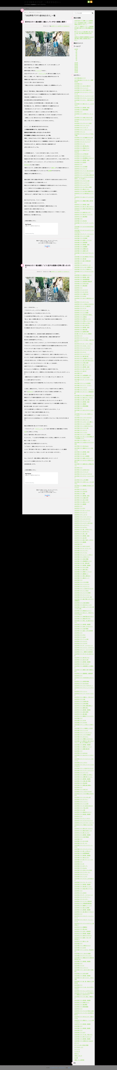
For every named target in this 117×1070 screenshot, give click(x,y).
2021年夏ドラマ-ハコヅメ (80, 387)
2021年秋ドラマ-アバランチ (81, 472)
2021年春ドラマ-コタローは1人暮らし (83, 422)
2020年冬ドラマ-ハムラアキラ (81, 185)
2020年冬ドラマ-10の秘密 (80, 166)
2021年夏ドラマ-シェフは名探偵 (82, 383)
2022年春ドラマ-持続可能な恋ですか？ (84, 616)
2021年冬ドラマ (78, 336)
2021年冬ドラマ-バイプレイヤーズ (83, 350)
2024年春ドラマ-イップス (80, 876)
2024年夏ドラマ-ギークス (80, 843)
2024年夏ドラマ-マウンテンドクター (83, 849)
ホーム (27, 8)
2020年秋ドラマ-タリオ (80, 308)
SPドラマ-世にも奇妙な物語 (81, 1045)
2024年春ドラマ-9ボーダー (81, 866)
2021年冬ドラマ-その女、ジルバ (82, 346)
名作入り (76, 1053)
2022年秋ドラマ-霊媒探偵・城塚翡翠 (83, 673)
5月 (76, 54)
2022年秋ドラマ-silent (80, 637)
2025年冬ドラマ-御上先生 (80, 929)
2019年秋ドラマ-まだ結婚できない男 (83, 137)
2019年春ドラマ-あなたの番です (82, 86)
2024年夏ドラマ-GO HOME (81, 841)
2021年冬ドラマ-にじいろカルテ (82, 348)
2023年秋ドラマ (78, 787)
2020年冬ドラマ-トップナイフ (81, 183)
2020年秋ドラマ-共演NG (80, 317)
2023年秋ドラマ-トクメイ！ (81, 801)
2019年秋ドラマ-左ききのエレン (82, 156)
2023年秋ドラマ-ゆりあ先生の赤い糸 (83, 806)
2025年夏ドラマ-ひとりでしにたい (83, 955)
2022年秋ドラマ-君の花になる (81, 657)
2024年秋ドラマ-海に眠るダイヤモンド (84, 912)
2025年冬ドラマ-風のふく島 (81, 941)
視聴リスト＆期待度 (79, 1060)
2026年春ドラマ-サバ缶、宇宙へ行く (83, 1034)
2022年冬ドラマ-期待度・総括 (81, 535)
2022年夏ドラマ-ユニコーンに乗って (83, 555)
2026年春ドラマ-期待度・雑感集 (82, 1039)
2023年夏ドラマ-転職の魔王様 (81, 749)
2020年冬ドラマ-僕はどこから (81, 189)
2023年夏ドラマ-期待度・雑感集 (82, 744)
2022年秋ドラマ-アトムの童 (81, 639)
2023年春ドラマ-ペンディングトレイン (84, 770)
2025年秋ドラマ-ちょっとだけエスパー (84, 991)
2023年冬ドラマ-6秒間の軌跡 (81, 681)
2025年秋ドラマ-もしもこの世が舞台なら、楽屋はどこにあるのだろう (84, 993)
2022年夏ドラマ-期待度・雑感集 (82, 565)
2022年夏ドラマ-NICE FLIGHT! (82, 546)
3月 (76, 57)
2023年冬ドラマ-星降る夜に (81, 707)
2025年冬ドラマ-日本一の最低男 (82, 931)
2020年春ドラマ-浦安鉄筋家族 (81, 279)
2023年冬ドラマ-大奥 (79, 699)
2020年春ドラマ (78, 263)
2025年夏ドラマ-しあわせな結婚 (82, 953)
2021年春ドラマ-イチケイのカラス (83, 417)
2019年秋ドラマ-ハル (79, 131)
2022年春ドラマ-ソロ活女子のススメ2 (83, 588)
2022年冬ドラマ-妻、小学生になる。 (83, 529)
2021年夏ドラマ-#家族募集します (82, 375)
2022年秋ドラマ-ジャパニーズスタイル (84, 647)
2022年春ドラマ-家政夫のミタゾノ (83, 610)
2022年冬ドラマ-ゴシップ (80, 512)
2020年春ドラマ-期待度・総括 (81, 277)
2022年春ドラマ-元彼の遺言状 (81, 603)
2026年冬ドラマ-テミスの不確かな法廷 (84, 1011)
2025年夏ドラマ (78, 943)
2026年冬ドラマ (78, 1009)
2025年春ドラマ (78, 963)
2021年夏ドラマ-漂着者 (80, 404)
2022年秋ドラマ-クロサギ (80, 643)
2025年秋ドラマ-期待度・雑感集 (82, 1000)
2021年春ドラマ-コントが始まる (82, 424)
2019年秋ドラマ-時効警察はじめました (84, 158)
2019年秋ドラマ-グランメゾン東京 (83, 123)
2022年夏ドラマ (78, 544)
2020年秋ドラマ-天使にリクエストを (83, 321)
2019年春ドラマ (78, 84)
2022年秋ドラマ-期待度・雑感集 (82, 662)
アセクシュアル (42, 73)
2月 (76, 58)
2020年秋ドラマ (78, 288)
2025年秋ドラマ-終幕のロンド (81, 1002)
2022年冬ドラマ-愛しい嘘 (80, 533)
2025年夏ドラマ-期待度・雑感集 (82, 961)
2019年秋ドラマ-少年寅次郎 (81, 154)
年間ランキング (78, 1055)
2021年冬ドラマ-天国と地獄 (81, 362)
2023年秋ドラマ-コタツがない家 (82, 797)
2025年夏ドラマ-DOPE (80, 947)
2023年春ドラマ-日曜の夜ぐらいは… (83, 777)
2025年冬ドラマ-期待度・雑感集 (82, 933)
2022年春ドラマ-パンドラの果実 (82, 593)
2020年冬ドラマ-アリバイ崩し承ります (84, 170)
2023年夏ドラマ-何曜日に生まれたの (83, 739)
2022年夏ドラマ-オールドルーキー (83, 548)
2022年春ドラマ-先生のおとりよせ (83, 605)
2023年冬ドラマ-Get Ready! (81, 683)
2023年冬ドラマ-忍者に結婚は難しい (83, 705)
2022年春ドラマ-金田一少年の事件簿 (83, 630)
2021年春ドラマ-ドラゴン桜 (81, 428)
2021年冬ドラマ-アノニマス (81, 338)
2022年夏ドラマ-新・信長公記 (81, 563)
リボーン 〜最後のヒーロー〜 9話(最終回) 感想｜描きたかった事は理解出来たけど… (84, 28)
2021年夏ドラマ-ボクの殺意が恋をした (84, 395)
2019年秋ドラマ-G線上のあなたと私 (83, 117)
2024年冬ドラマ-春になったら (81, 832)
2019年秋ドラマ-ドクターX (81, 127)
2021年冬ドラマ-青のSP (80, 371)
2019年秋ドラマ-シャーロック (81, 125)
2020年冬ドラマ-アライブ (80, 168)
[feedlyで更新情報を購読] (89, 2)
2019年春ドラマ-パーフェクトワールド (84, 96)
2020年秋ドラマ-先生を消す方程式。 (83, 314)
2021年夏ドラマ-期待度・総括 (81, 402)
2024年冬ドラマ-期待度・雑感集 (82, 835)
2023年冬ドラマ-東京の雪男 (81, 712)
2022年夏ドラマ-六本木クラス (81, 557)
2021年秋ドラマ (78, 467)
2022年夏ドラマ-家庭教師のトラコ (83, 561)
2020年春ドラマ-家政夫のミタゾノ (83, 275)
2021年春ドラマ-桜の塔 (80, 454)
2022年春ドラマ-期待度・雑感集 (82, 624)
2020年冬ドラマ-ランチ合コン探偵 (83, 187)
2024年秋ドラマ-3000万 (80, 893)
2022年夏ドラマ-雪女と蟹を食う (82, 576)
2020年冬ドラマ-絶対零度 (80, 216)
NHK (25, 431)
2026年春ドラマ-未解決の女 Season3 (83, 1041)
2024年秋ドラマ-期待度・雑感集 (82, 909)
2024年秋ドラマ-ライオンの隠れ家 (83, 901)
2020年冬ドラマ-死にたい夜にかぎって (84, 206)
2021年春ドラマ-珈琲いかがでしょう (83, 458)
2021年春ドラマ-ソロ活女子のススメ (83, 426)
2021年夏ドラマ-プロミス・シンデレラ (84, 389)
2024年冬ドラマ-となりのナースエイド (84, 822)
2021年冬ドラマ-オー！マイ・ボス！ (83, 343)
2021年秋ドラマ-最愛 (79, 493)
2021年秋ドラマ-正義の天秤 (81, 497)
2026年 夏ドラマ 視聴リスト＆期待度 (83, 20)
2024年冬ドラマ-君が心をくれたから (83, 828)
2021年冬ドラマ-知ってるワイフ (82, 369)
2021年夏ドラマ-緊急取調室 (81, 406)
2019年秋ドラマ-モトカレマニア (82, 141)
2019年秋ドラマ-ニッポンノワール (83, 129)
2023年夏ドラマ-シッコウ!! (81, 730)
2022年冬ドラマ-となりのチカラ (82, 519)
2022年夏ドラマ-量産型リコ (81, 574)
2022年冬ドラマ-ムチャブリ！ (81, 525)
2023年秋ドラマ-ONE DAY (81, 789)
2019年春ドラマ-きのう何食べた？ (83, 90)
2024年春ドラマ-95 (79, 864)
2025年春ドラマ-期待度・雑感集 (82, 975)
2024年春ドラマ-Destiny (80, 868)
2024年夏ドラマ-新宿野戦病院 (81, 853)
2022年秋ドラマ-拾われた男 (81, 659)
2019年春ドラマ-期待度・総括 (81, 107)
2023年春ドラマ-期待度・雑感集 (82, 779)
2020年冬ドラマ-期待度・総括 (81, 204)
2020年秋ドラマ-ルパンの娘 (81, 310)
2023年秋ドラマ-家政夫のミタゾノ (83, 812)
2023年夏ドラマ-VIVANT (80, 722)
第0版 (69, 1067)
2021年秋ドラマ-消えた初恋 (81, 500)
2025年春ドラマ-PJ (79, 965)
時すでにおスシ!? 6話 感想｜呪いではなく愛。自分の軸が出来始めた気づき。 (83, 33)
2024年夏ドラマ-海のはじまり (81, 857)
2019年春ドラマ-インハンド (81, 88)
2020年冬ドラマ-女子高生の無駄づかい (84, 191)
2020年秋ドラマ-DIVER (80, 296)
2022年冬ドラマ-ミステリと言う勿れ (83, 523)
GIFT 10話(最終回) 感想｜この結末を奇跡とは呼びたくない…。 (83, 23)
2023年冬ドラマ (78, 675)
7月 (76, 50)
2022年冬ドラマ (54, 26)
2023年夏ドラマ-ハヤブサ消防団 (82, 734)
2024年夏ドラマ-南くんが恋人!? (82, 851)
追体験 (49, 170)
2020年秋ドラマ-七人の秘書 (81, 312)
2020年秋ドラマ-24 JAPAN (81, 292)
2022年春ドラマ (78, 580)
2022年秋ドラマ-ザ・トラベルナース (83, 645)
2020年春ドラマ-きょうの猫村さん (83, 269)
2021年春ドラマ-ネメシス (80, 430)
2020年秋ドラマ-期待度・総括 (81, 327)
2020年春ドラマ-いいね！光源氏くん (83, 267)
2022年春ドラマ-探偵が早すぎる (82, 618)
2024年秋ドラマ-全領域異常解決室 (83, 903)
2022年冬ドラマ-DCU (79, 508)
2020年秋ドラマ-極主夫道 (80, 329)
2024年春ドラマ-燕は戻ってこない (83, 886)
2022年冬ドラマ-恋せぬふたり (63, 26)
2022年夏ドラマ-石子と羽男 (81, 567)
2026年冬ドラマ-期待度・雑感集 (82, 1024)
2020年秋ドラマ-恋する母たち (81, 325)
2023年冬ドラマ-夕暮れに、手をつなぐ (84, 697)
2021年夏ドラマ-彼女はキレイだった (83, 397)
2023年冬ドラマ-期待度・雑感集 (82, 710)
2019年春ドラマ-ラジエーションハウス (84, 98)
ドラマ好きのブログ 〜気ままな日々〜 (42, 2)
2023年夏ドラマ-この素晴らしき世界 (83, 728)
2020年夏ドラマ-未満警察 (80, 246)
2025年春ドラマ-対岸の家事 (81, 973)
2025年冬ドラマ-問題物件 (80, 927)
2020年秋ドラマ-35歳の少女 (81, 294)
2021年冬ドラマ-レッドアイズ (81, 354)
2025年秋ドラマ (78, 985)
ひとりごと (77, 1049)
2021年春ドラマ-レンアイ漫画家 (82, 434)
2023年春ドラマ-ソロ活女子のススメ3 (83, 768)
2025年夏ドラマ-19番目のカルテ (82, 945)
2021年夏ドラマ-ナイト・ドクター (83, 385)
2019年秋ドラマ (78, 111)
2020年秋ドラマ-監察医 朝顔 (81, 331)
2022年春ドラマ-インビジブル (81, 584)
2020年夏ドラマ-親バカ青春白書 (82, 261)
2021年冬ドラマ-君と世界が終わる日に (84, 360)
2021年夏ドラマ (78, 373)
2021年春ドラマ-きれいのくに (81, 419)
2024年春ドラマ (78, 861)
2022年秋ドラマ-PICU (79, 635)
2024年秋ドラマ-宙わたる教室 (81, 907)
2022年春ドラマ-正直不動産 (81, 628)
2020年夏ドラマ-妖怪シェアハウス (83, 240)
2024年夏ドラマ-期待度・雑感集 (82, 855)
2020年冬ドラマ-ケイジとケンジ (82, 173)
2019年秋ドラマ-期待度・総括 (81, 160)
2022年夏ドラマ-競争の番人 (81, 569)
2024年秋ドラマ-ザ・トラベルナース (83, 895)
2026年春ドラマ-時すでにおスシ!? (82, 1036)
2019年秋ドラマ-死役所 (80, 162)
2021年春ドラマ (78, 408)
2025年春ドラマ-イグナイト (81, 967)
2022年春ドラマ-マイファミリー (82, 595)
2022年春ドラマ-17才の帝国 (81, 582)
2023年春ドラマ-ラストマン (81, 772)
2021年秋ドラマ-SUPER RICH (81, 470)
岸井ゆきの (27, 165)
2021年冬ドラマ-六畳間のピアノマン (83, 358)
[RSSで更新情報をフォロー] (91, 2)
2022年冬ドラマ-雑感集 (80, 542)
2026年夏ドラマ (78, 1026)
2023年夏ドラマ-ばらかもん (81, 736)
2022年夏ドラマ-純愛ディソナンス (83, 571)
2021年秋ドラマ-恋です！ (80, 489)
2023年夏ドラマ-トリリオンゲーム (83, 732)
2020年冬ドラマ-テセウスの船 (81, 181)
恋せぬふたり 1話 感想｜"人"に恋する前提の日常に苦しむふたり (48, 266)
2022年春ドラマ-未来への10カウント (83, 626)
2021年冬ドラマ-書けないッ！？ (82, 365)
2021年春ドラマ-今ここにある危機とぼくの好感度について (84, 437)
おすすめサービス (78, 1047)
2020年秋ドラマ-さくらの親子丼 (82, 306)
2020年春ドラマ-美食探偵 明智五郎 (83, 281)
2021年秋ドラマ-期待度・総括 (81, 495)
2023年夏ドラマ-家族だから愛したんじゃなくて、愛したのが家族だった (84, 741)
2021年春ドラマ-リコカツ (80, 432)
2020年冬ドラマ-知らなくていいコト (83, 214)
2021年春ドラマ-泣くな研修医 (81, 456)
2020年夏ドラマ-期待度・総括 (81, 244)
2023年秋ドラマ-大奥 (79, 810)
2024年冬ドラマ (78, 816)
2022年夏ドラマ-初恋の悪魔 (81, 559)
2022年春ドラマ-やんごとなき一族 (83, 597)
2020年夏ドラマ (78, 218)
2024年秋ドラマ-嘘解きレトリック (83, 905)
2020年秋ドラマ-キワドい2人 (81, 302)
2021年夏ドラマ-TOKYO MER (82, 377)
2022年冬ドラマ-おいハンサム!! (82, 510)
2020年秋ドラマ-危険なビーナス (82, 319)
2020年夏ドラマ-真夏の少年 (81, 251)
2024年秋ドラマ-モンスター (81, 899)
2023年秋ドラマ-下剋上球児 (81, 808)
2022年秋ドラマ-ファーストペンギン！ (84, 649)
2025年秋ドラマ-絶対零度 (80, 1004)
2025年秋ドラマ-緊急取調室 (81, 1006)
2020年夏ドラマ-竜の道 (80, 258)
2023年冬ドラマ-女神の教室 (81, 703)
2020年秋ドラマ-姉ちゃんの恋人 (82, 323)
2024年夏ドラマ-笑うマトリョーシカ (83, 859)
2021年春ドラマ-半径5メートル (82, 440)
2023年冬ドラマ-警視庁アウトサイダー (84, 716)
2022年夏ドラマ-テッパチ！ (81, 550)
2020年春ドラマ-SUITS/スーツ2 (82, 265)
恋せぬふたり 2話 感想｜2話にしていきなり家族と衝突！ (46, 22)
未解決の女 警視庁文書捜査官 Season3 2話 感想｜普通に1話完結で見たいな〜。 (84, 38)
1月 (76, 60)
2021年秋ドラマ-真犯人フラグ (81, 502)
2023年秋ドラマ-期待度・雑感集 (82, 814)
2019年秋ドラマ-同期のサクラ (81, 148)
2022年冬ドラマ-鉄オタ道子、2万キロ (83, 540)
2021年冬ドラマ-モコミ (80, 352)
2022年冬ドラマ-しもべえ (80, 514)
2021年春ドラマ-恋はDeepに (81, 446)
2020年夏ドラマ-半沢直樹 (80, 238)
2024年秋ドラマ (78, 890)
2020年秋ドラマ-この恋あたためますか (84, 304)
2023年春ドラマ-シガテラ (80, 762)
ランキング (77, 1051)
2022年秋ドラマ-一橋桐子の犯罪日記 (83, 652)
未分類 (76, 1058)
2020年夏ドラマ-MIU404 (80, 221)
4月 (76, 55)
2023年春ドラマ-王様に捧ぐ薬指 (82, 781)
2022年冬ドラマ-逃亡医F (80, 538)
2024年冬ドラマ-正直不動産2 (81, 837)
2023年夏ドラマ (78, 718)
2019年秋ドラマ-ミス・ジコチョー (83, 139)
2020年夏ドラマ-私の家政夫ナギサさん (84, 256)
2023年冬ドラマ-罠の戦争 (80, 714)
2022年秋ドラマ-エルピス (80, 641)
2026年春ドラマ (78, 1030)
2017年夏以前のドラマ (80, 78)
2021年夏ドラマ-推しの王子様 (81, 399)
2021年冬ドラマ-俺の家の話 (81, 356)
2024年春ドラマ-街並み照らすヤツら (83, 888)
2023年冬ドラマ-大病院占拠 (81, 701)
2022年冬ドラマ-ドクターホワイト (83, 516)
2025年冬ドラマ (78, 914)
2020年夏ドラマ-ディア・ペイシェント (84, 234)
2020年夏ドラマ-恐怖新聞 (80, 242)
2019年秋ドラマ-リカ (79, 144)
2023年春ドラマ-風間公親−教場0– (82, 785)
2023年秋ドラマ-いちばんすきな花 (83, 791)
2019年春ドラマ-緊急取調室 (81, 109)
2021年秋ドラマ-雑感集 (80, 504)
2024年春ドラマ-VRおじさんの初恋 (83, 870)
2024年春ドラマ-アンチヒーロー (82, 872)
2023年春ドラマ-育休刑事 (80, 783)
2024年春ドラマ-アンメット (81, 874)
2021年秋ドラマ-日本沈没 (80, 491)
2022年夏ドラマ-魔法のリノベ (81, 578)
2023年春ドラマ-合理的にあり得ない (83, 774)
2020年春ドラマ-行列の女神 (81, 283)
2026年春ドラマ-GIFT (79, 1032)
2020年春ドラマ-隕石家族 (80, 285)
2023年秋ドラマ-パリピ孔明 (81, 803)
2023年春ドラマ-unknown (80, 753)
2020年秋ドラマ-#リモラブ (81, 290)
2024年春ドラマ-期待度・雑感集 (82, 884)
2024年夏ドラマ (78, 839)
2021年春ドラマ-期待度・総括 (81, 452)
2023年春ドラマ (78, 751)
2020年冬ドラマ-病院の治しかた (82, 212)
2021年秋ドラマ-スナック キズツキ (83, 474)
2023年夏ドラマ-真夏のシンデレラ (83, 747)
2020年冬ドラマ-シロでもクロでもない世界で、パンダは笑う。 (84, 177)
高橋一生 (53, 167)
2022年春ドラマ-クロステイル (81, 586)
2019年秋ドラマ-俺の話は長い (81, 146)
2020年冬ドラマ (78, 164)
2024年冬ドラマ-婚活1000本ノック (83, 830)
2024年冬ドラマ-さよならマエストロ (83, 820)
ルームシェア (38, 70)
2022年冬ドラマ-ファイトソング (82, 521)
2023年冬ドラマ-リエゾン (80, 691)
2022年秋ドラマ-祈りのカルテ (81, 664)
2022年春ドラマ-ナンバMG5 (81, 590)
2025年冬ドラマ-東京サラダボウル (83, 935)
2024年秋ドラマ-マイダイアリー (82, 897)
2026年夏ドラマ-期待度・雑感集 (82, 1028)
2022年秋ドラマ (78, 633)
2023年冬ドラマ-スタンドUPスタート (83, 685)
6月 (76, 52)
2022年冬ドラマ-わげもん (80, 527)
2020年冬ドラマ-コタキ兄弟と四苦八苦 (84, 175)
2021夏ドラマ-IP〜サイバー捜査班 (82, 333)
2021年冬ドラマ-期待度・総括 (81, 367)
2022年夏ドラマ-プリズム (80, 552)
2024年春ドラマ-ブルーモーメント (83, 882)
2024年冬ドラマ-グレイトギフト (82, 818)
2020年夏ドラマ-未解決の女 (81, 248)
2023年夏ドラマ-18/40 (80, 720)
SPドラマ (76, 1043)
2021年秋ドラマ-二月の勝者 (81, 480)
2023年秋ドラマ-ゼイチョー (81, 799)
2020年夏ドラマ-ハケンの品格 (81, 236)
